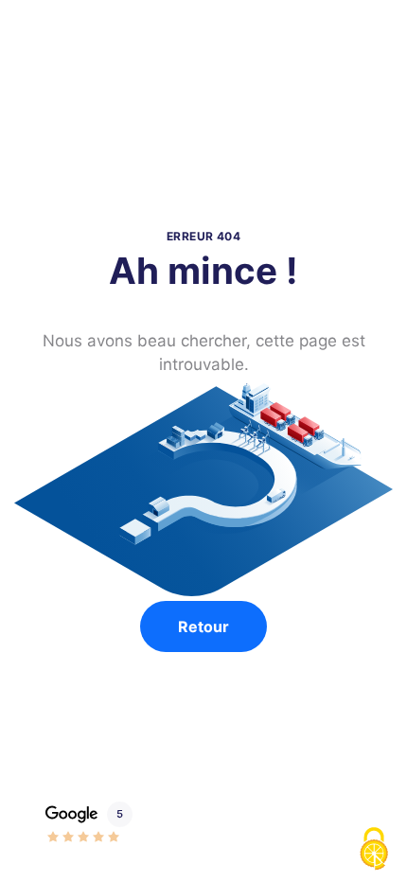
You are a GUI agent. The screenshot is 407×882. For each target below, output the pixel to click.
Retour (203, 626)
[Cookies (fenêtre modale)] (374, 850)
